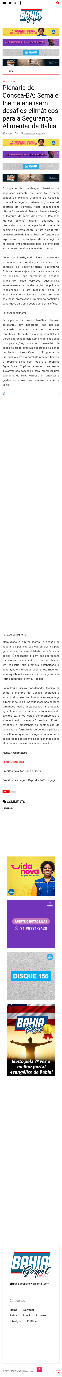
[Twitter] (10, 3)
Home (13, 1309)
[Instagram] (15, 3)
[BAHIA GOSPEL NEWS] (31, 22)
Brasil (26, 1315)
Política (32, 1321)
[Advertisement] (31, 1209)
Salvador (28, 1309)
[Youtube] (4, 3)
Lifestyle (15, 1321)
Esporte (41, 1315)
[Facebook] (20, 3)
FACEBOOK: (8, 808)
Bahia (13, 1315)
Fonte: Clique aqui (13, 761)
